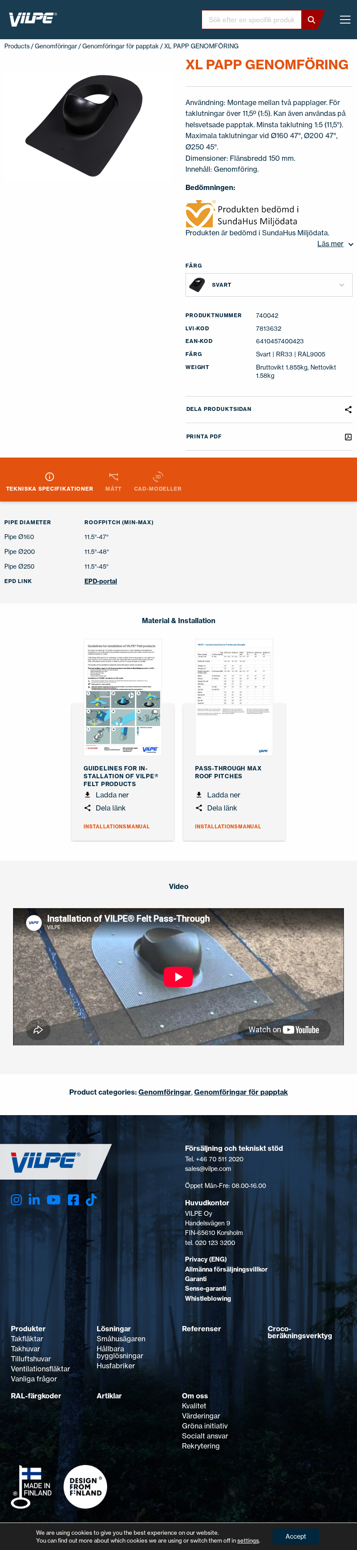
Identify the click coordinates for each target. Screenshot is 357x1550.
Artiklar (109, 1395)
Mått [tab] (113, 488)
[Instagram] (16, 1199)
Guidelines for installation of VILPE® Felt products (121, 776)
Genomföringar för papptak (120, 46)
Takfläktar (27, 1338)
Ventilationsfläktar (40, 1368)
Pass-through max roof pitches (228, 772)
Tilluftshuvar (31, 1358)
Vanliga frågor (34, 1378)
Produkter (28, 1328)
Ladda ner (111, 794)
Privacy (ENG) (206, 1259)
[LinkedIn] (34, 1199)
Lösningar (114, 1328)
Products (17, 46)
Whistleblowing (208, 1298)
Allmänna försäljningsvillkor (226, 1269)
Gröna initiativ (205, 1425)
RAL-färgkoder (36, 1395)
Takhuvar (25, 1348)
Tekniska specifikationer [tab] (50, 488)
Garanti (196, 1279)
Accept (296, 1536)
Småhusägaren (121, 1338)
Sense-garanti (205, 1288)
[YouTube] (53, 1199)
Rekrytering (201, 1445)
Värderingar (201, 1415)
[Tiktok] (91, 1199)
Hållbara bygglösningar (120, 1352)
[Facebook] (73, 1199)
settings (248, 1540)
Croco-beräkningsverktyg (300, 1332)
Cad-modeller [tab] (158, 488)
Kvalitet (194, 1405)
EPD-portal (100, 581)
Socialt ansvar (205, 1435)
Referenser (201, 1328)
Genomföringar (56, 46)
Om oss (195, 1395)
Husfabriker (116, 1365)
